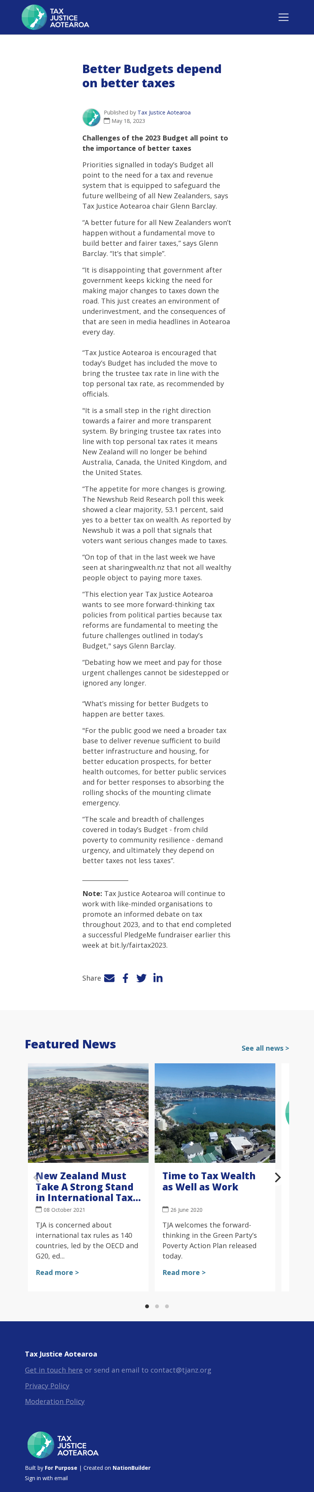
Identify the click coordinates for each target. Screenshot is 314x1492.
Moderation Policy (55, 1401)
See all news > (265, 1048)
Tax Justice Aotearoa (164, 112)
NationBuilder (131, 1467)
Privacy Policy (47, 1385)
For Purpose (61, 1467)
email (61, 1478)
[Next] (276, 1177)
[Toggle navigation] (283, 17)
